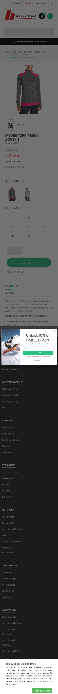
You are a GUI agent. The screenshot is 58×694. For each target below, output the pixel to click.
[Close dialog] (55, 331)
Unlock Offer (38, 353)
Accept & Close (42, 690)
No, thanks (38, 360)
